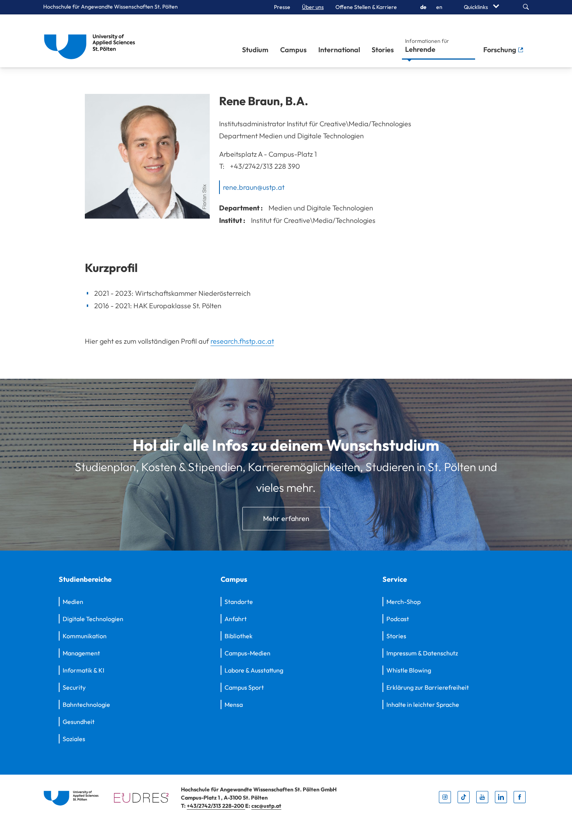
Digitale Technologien (93, 619)
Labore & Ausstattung (254, 670)
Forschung (500, 49)
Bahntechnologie (86, 704)
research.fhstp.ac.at (242, 341)
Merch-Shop (403, 602)
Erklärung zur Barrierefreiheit (427, 687)
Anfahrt (236, 619)
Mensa (234, 704)
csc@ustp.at (266, 805)
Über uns (313, 7)
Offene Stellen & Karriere (366, 7)
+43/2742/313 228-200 (216, 805)
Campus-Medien (247, 653)
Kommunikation (85, 636)
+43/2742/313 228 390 (265, 166)
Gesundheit (79, 722)
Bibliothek (239, 636)
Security (74, 687)
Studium (255, 49)
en (439, 7)
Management (81, 653)
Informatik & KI (83, 670)
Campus (293, 49)
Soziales (74, 739)
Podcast (397, 619)
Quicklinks (476, 7)
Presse (282, 7)
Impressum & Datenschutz (422, 653)
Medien (73, 602)
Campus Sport (244, 687)
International (339, 49)
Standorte (239, 602)
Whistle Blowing (408, 670)
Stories (383, 49)
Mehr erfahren (286, 518)
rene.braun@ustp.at (253, 186)
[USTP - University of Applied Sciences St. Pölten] (91, 41)
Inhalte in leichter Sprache (422, 704)
